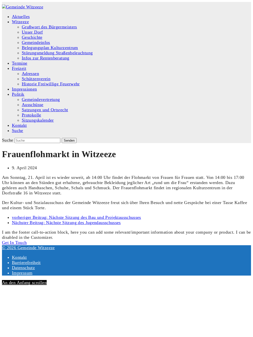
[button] (17, 130)
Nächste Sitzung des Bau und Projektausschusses (76, 217)
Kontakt (19, 257)
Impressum (22, 272)
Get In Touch (14, 242)
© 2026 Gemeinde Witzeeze (28, 247)
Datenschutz (23, 267)
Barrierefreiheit (26, 262)
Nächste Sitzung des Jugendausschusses (66, 222)
